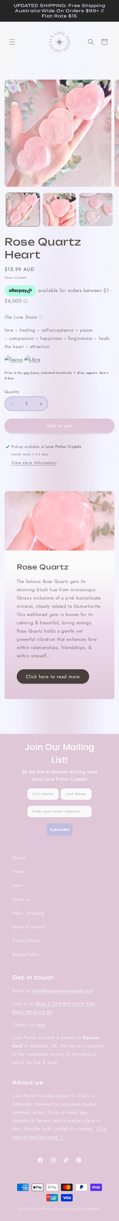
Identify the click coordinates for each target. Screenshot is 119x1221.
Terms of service (28, 927)
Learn (17, 885)
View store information (33, 463)
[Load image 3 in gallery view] (96, 210)
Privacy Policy (26, 940)
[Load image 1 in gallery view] (23, 210)
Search (19, 858)
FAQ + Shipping (28, 913)
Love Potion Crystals (50, 1208)
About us (21, 899)
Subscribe (60, 829)
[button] (12, 42)
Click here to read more (53, 676)
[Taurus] (14, 359)
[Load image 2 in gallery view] (59, 210)
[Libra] (32, 359)
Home (18, 871)
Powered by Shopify (84, 1208)
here (41, 1024)
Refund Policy (25, 954)
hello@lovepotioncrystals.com (62, 990)
